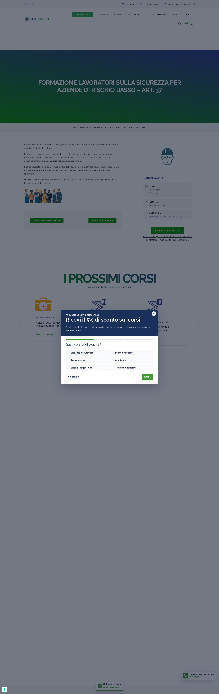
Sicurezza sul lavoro (82, 352)
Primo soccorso (124, 352)
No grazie (73, 376)
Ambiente (120, 360)
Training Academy (125, 367)
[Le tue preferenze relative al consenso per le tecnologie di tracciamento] (4, 689)
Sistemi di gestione (82, 367)
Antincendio (78, 360)
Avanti (147, 376)
